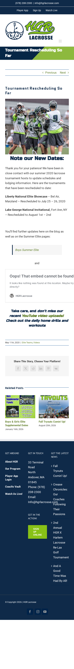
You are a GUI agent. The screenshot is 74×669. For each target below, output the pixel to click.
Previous (51, 72)
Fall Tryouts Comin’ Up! (60, 474)
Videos (36, 342)
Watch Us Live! (13, 497)
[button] (7, 414)
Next (63, 72)
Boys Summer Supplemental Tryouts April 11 (52, 425)
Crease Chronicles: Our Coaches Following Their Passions (60, 503)
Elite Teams (27, 342)
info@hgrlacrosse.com (47, 3)
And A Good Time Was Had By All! (60, 577)
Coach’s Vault (13, 490)
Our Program (12, 472)
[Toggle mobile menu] (60, 41)
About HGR (11, 465)
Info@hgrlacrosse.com (43, 505)
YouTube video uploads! (43, 316)
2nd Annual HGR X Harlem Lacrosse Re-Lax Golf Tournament (60, 544)
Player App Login (11, 481)
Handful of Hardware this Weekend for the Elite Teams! (20, 425)
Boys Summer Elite (27, 250)
